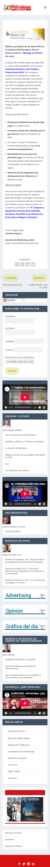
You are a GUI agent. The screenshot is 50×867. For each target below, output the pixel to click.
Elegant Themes (20, 859)
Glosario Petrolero (13, 833)
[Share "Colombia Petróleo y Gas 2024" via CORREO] (33, 264)
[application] (25, 397)
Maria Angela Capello (12, 430)
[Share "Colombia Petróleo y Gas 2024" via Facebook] (17, 264)
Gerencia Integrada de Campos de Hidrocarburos (20, 667)
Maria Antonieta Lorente (14, 526)
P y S (7, 464)
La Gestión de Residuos (16, 448)
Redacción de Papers (17, 758)
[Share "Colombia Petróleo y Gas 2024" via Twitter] (22, 264)
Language (9, 341)
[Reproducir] (6, 407)
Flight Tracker (14, 771)
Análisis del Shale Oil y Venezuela (20, 659)
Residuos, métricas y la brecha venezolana (24, 441)
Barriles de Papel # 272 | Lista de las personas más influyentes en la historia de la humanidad (24, 571)
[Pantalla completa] (44, 407)
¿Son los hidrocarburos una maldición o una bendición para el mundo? (23, 676)
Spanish (11, 300)
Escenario (9, 839)
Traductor (12, 778)
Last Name (10, 328)
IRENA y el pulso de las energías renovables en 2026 (25, 456)
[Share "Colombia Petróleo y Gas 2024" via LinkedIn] (27, 264)
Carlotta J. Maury (13, 531)
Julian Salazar (9, 654)
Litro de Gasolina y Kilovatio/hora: (21, 435)
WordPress (42, 859)
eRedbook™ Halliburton (19, 745)
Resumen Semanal (13, 846)
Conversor (12, 764)
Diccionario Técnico (17, 731)
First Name (10, 316)
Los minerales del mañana (17, 470)
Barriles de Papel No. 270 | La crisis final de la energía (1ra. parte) (25, 581)
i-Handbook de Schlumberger (21, 751)
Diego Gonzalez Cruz (12, 554)
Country (9, 349)
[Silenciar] (39, 407)
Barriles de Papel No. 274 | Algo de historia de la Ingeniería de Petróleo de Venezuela (25, 560)
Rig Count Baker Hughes (19, 738)
